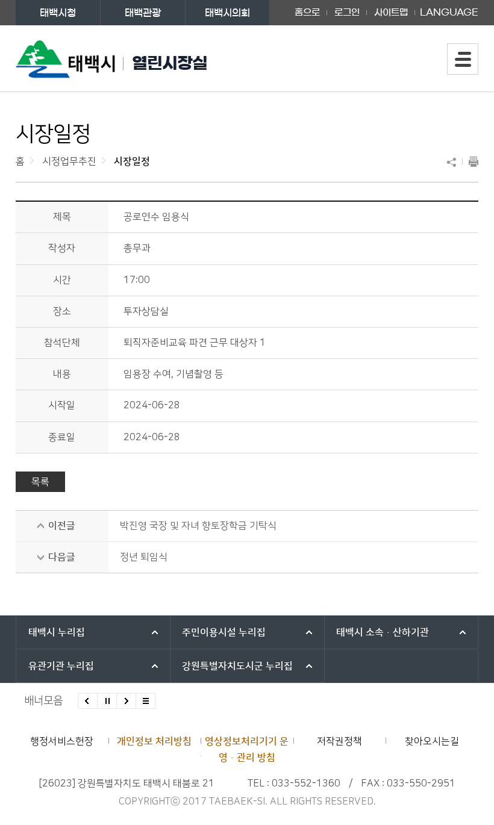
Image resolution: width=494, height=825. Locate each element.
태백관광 (143, 12)
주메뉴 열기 (462, 59)
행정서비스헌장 (61, 741)
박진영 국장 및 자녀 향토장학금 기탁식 (198, 525)
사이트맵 (391, 12)
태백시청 (58, 12)
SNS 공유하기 (454, 162)
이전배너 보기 (88, 701)
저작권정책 (339, 741)
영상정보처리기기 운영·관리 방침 (247, 749)
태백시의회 (227, 12)
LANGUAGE (449, 8)
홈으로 (307, 12)
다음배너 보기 (126, 701)
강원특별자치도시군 (237, 666)
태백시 (56, 632)
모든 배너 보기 (145, 701)
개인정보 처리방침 (154, 741)
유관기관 (61, 666)
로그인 (347, 12)
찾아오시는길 (432, 741)
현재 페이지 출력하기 (470, 162)
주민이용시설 (224, 632)
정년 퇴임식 (143, 557)
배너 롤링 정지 (107, 701)
